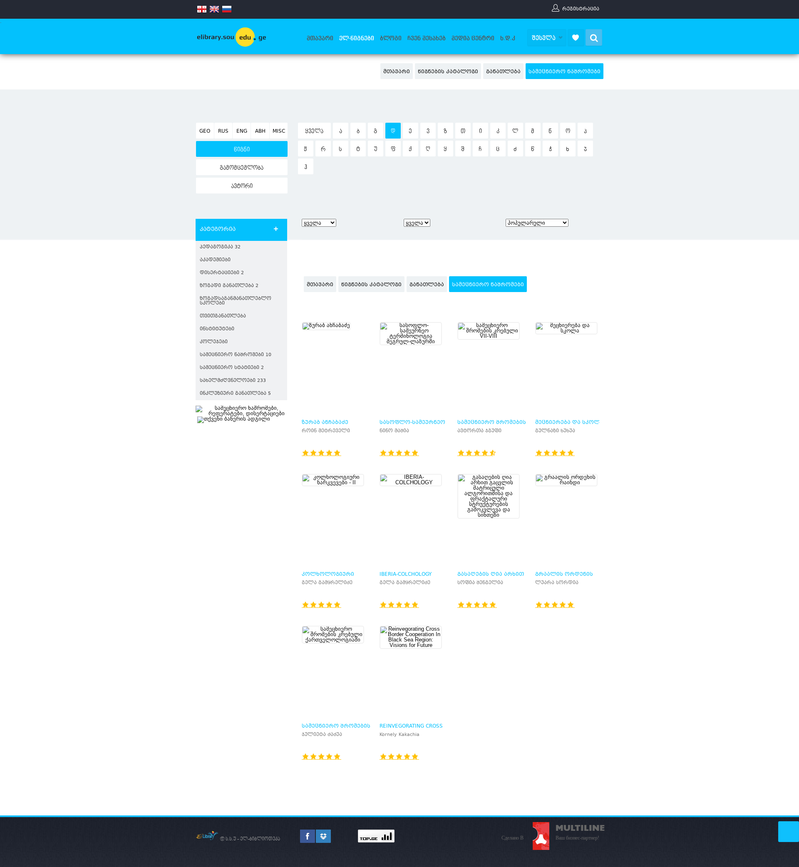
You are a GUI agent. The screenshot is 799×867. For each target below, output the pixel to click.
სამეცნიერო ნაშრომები (564, 72)
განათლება (503, 72)
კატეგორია (218, 229)
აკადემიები (215, 260)
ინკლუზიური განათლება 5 (235, 393)
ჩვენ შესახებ (426, 38)
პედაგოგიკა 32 (220, 247)
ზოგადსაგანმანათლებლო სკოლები (235, 301)
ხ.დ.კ (507, 38)
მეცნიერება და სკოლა (569, 422)
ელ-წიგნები (356, 38)
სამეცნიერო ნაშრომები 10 (235, 355)
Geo (204, 131)
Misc (279, 131)
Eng (241, 131)
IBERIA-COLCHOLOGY (406, 574)
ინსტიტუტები (217, 329)
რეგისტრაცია (580, 9)
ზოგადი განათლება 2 (229, 286)
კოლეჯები (214, 342)
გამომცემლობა (241, 168)
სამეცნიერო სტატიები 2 (232, 368)
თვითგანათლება (223, 316)
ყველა (314, 131)
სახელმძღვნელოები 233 (233, 380)
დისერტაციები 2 (222, 273)
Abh (260, 131)
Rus (223, 131)
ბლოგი (391, 38)
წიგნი (242, 149)
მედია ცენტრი (473, 38)
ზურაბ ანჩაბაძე (325, 422)
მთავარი (320, 38)
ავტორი (242, 186)
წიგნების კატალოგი (448, 72)
